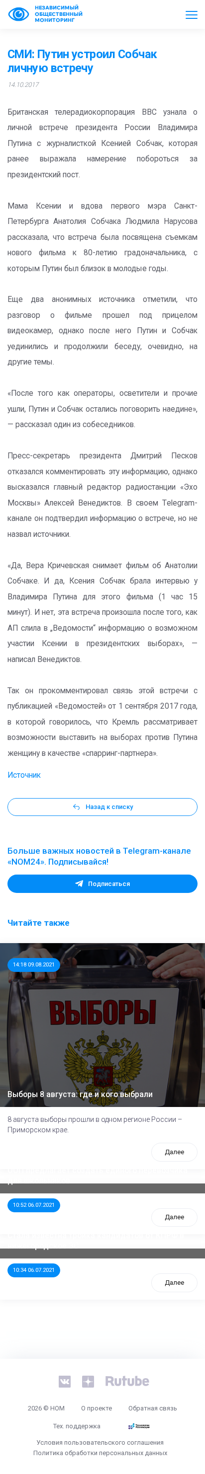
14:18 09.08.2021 (34, 964)
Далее (174, 1152)
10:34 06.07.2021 (34, 1269)
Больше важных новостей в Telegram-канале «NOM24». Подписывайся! (99, 856)
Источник (24, 775)
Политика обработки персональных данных (100, 1453)
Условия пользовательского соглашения (100, 1442)
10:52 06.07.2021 (34, 1204)
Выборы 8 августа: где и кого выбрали (80, 1094)
